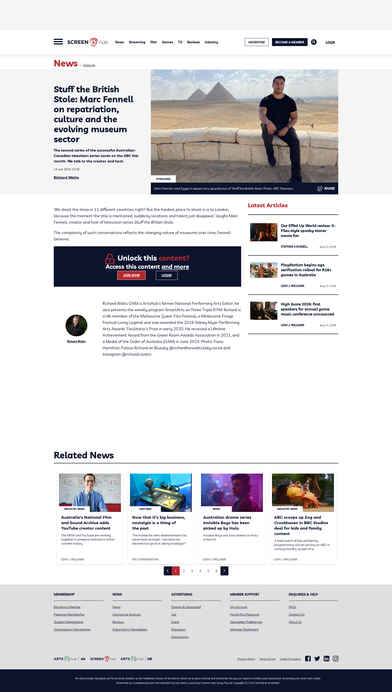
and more (175, 266)
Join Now (131, 275)
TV (180, 42)
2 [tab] (184, 571)
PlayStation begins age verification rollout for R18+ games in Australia (306, 269)
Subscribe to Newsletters (130, 629)
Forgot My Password (244, 614)
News (119, 42)
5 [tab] (208, 571)
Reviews (193, 42)
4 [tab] (200, 571)
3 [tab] (192, 571)
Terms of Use (267, 658)
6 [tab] (216, 571)
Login (330, 42)
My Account (238, 607)
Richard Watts (66, 177)
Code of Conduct (290, 658)
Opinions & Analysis (127, 614)
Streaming (137, 42)
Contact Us (296, 614)
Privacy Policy (246, 658)
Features (89, 65)
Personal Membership (69, 614)
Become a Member (289, 42)
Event (175, 622)
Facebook (308, 659)
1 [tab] (175, 571)
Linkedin (326, 659)
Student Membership (68, 622)
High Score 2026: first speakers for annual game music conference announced (307, 309)
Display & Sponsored (186, 607)
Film (153, 42)
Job (173, 614)
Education (178, 629)
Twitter (317, 658)
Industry (211, 42)
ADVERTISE (256, 42)
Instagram (335, 659)
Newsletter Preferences (246, 622)
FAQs (292, 607)
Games (167, 42)
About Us (295, 622)
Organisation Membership (72, 629)
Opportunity (180, 637)
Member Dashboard (244, 629)
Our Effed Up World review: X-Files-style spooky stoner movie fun (308, 230)
